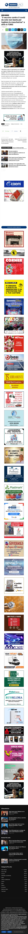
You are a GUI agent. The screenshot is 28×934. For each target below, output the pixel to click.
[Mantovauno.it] (14, 4)
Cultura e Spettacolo (3, 160)
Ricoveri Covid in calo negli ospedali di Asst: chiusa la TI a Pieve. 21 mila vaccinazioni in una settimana (7, 141)
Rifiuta (9, 931)
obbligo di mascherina (15, 123)
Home (2, 13)
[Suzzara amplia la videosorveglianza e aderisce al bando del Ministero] (4, 152)
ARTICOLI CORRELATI (6, 147)
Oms (21, 123)
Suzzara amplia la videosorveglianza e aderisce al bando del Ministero (17, 153)
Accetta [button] (4, 931)
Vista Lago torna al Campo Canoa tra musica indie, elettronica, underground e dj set (17, 159)
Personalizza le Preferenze (18, 931)
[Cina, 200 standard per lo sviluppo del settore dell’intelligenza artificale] (4, 832)
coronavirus (7, 123)
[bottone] (14, 227)
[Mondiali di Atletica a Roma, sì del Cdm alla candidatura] (4, 819)
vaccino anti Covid (5, 125)
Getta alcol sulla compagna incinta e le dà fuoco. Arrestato (21, 140)
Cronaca (6, 13)
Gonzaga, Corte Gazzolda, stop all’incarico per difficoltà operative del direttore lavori (17, 165)
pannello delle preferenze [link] (21, 927)
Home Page (7, 15)
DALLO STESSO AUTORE (18, 147)
